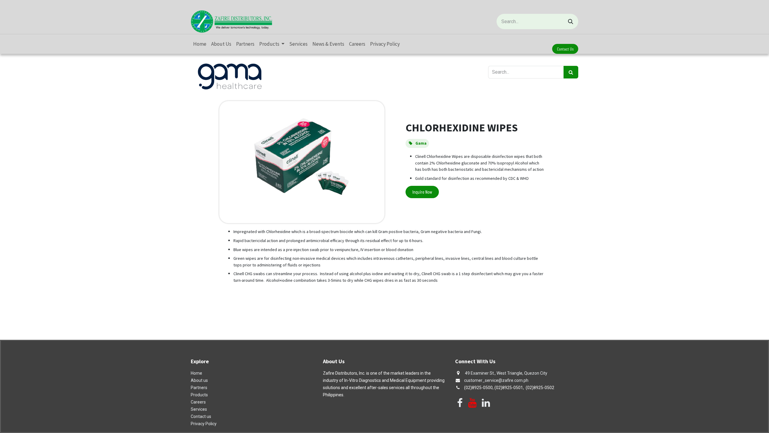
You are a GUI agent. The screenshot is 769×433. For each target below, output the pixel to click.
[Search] (570, 21)
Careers (198, 402)
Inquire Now (422, 192)
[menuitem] (200, 44)
